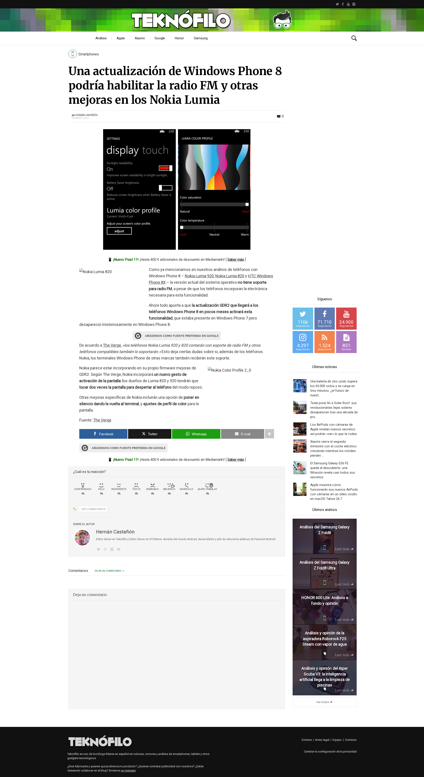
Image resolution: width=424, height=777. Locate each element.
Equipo (337, 739)
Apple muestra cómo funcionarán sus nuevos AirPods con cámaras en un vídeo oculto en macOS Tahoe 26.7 (334, 492)
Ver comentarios (93, 509)
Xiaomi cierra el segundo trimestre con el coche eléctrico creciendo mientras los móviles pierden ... (333, 449)
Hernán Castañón (87, 115)
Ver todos (322, 702)
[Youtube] (348, 4)
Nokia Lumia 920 (199, 276)
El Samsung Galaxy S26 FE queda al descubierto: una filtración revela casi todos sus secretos (332, 470)
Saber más (235, 259)
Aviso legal (322, 739)
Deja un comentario (108, 570)
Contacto (351, 739)
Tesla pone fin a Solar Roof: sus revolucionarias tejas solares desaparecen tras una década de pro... (334, 410)
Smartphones (88, 54)
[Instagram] (354, 4)
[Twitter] (337, 4)
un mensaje (128, 770)
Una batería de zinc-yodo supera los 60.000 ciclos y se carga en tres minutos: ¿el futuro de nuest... (333, 388)
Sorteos (307, 739)
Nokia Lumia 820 (229, 276)
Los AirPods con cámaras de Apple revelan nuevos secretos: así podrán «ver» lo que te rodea (333, 429)
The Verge (112, 345)
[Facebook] (343, 4)
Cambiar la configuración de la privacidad (330, 751)
